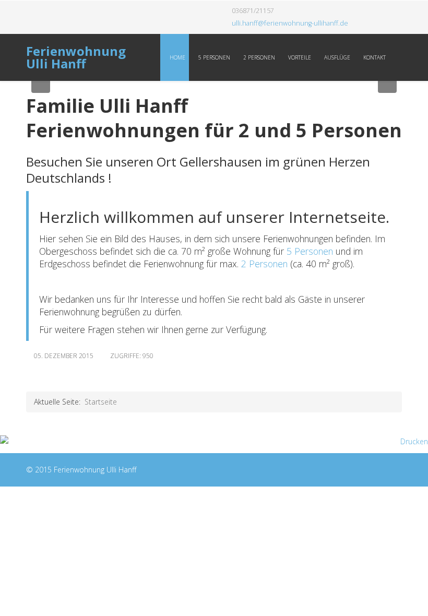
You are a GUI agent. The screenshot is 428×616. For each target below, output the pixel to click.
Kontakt (374, 57)
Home (176, 57)
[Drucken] (214, 441)
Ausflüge (336, 57)
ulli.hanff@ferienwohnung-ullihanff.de (290, 23)
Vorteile (299, 57)
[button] (40, 83)
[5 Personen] (285, 251)
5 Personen (213, 57)
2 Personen (258, 57)
